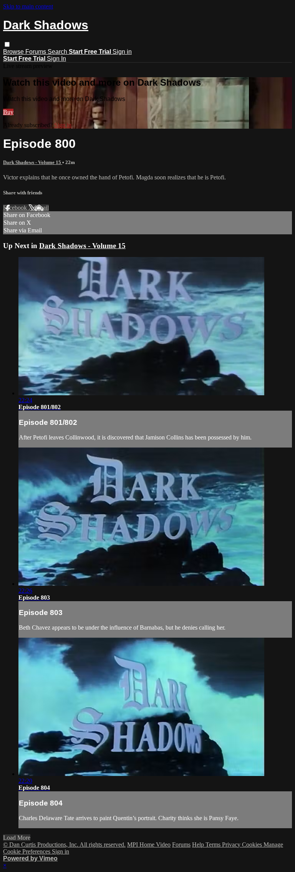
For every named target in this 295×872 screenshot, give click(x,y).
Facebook (15, 207)
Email (42, 207)
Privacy (232, 844)
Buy (8, 112)
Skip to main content (28, 6)
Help (199, 844)
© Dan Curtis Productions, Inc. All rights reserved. (64, 844)
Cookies (253, 844)
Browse (14, 51)
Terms (214, 844)
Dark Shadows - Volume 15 (32, 162)
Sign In (56, 58)
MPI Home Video (149, 844)
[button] (7, 44)
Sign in (122, 51)
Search (58, 51)
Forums (36, 51)
